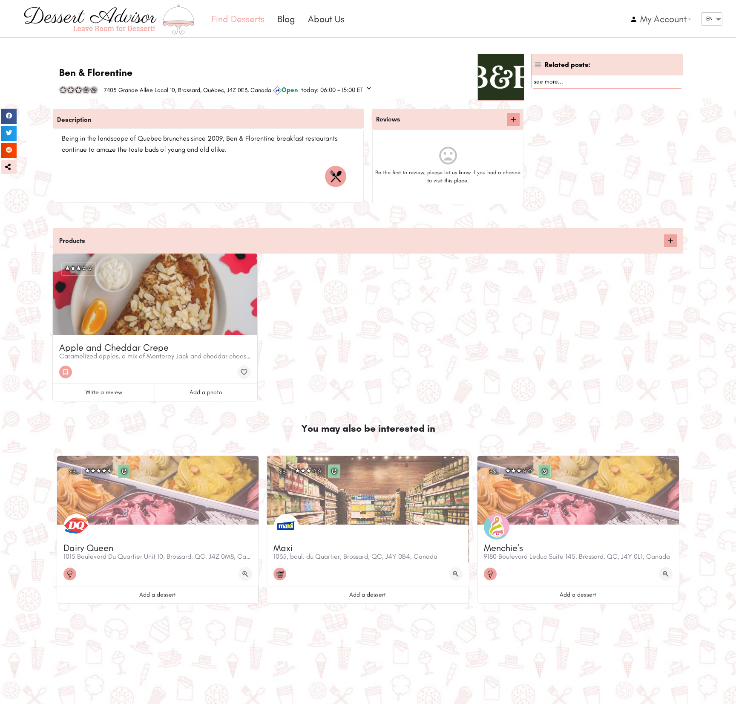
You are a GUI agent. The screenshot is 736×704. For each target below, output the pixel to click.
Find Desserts (237, 19)
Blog (286, 19)
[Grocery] (281, 574)
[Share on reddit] (9, 150)
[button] (9, 167)
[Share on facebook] (9, 116)
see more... (548, 81)
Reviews (388, 119)
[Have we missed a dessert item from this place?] (670, 240)
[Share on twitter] (9, 133)
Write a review (104, 392)
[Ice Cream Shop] (71, 574)
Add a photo (206, 392)
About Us (326, 19)
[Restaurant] (338, 176)
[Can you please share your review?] (513, 119)
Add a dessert (157, 594)
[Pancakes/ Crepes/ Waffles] (67, 372)
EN (709, 18)
